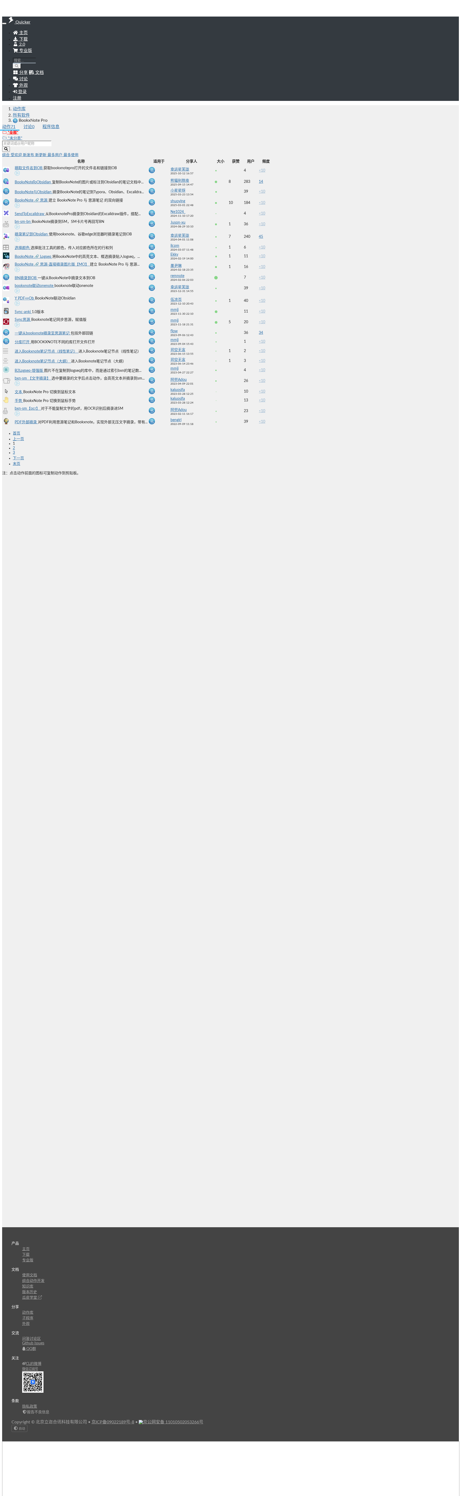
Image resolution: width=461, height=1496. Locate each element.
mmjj (174, 310)
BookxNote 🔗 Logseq (33, 257)
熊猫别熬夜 (179, 181)
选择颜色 (23, 248)
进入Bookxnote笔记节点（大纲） (43, 361)
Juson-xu (177, 222)
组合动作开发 (33, 1281)
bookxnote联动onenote (34, 286)
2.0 (21, 44)
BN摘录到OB (26, 278)
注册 (17, 98)
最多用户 (55, 155)
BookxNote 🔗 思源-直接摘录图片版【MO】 (52, 264)
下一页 (18, 458)
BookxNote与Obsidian (34, 192)
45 (261, 237)
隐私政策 (29, 1406)
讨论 (28, 127)
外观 (26, 1324)
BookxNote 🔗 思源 (32, 200)
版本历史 (29, 1292)
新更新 (41, 155)
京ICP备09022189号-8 (113, 1422)
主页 (23, 33)
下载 (23, 39)
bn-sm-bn (23, 222)
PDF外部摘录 (26, 422)
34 (261, 333)
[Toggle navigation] (4, 23)
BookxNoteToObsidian (33, 182)
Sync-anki (23, 312)
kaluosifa (177, 390)
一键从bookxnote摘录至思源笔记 (43, 333)
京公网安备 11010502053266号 (173, 1422)
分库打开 (23, 342)
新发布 (29, 155)
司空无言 (177, 350)
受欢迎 (17, 155)
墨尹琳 (176, 266)
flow (174, 331)
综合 (6, 155)
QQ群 (30, 1349)
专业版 (25, 51)
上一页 (18, 439)
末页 (16, 464)
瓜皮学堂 (30, 1298)
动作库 (19, 109)
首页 (16, 433)
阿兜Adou (178, 380)
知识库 (27, 1286)
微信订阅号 (30, 1369)
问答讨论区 (31, 1339)
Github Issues (33, 1343)
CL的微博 (33, 1364)
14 (261, 182)
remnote (177, 276)
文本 (19, 392)
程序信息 (50, 127)
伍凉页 (176, 300)
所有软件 (21, 115)
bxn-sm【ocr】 (28, 408)
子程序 (27, 1318)
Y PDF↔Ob (25, 298)
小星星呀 (177, 190)
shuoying (177, 201)
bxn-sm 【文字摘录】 (33, 378)
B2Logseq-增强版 (29, 371)
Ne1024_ (177, 212)
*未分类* (14, 138)
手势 (19, 401)
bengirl (175, 420)
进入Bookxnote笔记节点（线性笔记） (46, 351)
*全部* (12, 133)
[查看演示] (17, 174)
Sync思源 (23, 320)
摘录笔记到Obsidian (32, 234)
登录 (22, 92)
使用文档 (29, 1275)
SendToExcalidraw (30, 214)
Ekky (174, 254)
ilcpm (174, 246)
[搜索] (17, 66)
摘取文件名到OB (29, 168)
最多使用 (70, 155)
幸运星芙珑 (179, 169)
